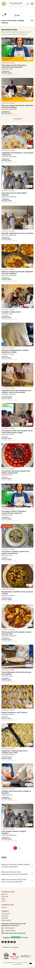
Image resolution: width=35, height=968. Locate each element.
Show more (17, 118)
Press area (4, 896)
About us (4, 894)
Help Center (5, 913)
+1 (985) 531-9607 (9, 931)
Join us (3, 901)
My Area (4, 907)
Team (3, 899)
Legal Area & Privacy (17, 964)
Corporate (4, 918)
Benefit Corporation (27, 962)
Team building (6, 920)
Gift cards (4, 916)
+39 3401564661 (9, 928)
